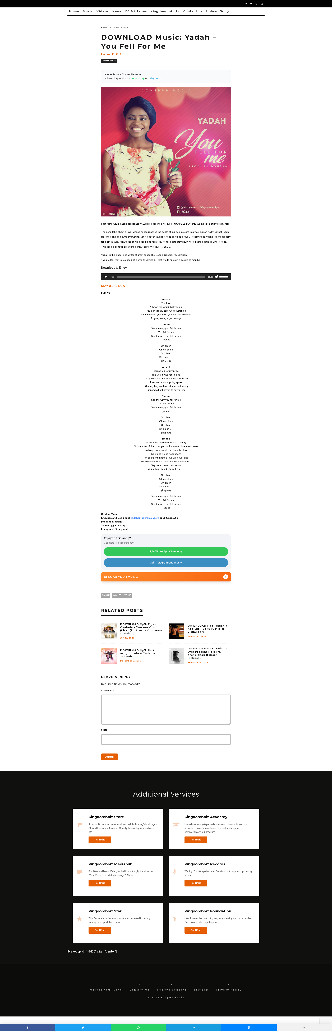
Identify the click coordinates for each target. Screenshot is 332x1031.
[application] (166, 276)
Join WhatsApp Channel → (166, 551)
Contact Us (193, 11)
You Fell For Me (122, 595)
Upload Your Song (106, 989)
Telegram (154, 78)
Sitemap (201, 989)
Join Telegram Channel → (166, 562)
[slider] (224, 276)
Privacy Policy (229, 989)
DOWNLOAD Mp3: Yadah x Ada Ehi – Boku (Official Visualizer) (207, 629)
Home (74, 11)
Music (88, 11)
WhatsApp (138, 78)
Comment (108, 690)
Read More (100, 840)
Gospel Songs (109, 61)
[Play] (105, 277)
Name (104, 730)
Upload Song (217, 11)
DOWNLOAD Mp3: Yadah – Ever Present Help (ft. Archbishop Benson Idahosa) (207, 653)
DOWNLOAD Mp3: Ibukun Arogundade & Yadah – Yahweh (139, 653)
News (117, 11)
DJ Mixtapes (136, 11)
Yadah (106, 595)
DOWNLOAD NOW (113, 286)
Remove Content (172, 989)
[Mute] (216, 277)
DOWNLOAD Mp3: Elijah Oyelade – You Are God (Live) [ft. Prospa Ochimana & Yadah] (141, 629)
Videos (102, 11)
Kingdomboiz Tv (165, 11)
